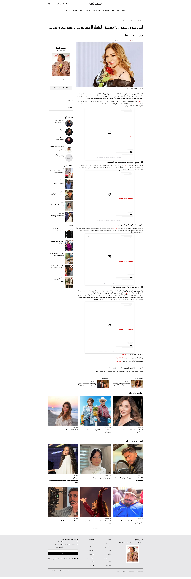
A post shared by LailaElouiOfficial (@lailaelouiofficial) (109, 157)
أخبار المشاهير (103, 371)
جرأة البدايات (70, 107)
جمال (113, 10)
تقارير (109, 554)
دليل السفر (108, 565)
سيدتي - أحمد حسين (130, 41)
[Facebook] (55, 4)
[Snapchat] (66, 4)
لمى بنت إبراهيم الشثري (59, 122)
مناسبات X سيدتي (90, 543)
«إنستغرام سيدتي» (122, 354)
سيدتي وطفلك (96, 10)
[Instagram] (57, 4)
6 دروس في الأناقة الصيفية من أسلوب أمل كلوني (57, 242)
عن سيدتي (92, 546)
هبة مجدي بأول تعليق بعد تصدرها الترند (57, 205)
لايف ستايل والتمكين (73, 542)
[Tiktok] (60, 4)
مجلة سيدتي (91, 539)
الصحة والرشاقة (59, 542)
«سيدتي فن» (119, 361)
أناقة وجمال (66, 544)
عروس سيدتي (107, 558)
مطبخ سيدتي (108, 543)
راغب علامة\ (122, 371)
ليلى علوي (140, 101)
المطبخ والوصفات (58, 544)
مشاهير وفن (74, 544)
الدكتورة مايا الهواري (60, 139)
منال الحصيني (61, 157)
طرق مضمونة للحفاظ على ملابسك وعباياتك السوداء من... (57, 230)
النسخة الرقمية (61, 80)
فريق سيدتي (91, 554)
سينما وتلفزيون (61, 180)
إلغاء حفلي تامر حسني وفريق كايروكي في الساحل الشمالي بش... (56, 194)
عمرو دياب (114, 228)
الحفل (97, 371)
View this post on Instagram (126, 136)
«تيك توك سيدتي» (119, 358)
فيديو (67, 10)
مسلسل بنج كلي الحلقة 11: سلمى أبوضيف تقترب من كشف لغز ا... (57, 182)
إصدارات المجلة (61, 48)
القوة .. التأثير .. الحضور (69, 94)
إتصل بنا (118, 571)
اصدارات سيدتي (107, 561)
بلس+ (81, 10)
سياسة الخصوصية (131, 571)
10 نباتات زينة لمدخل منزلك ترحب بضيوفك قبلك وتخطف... (57, 280)
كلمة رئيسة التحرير (62, 87)
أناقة (118, 10)
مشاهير (123, 10)
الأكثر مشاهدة (68, 226)
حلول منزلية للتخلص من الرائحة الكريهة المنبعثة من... (57, 254)
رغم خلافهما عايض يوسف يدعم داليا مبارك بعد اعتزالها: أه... (57, 216)
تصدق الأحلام (70, 101)
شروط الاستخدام (140, 571)
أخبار (63, 169)
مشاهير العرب (140, 41)
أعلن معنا (124, 571)
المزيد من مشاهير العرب (133, 441)
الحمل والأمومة (59, 547)
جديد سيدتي (68, 165)
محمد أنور (128, 293)
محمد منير (125, 166)
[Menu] (142, 4)
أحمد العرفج (61, 150)
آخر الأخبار (92, 565)
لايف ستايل (88, 10)
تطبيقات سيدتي (90, 558)
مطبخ (74, 10)
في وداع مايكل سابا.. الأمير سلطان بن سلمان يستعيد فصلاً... (57, 171)
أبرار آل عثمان (61, 131)
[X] (63, 4)
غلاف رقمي (91, 561)
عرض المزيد (95, 529)
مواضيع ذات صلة (136, 393)
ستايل (109, 550)
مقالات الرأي (69, 117)
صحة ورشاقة (106, 10)
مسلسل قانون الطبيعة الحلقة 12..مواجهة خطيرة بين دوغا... (57, 267)
